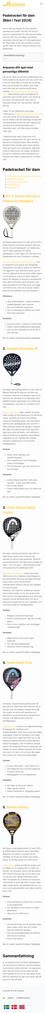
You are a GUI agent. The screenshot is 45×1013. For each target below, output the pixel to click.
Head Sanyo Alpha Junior (17, 182)
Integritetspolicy (23, 998)
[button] (4, 7)
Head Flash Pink (13, 184)
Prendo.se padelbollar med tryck (28, 114)
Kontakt (11, 998)
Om (4, 998)
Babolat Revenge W (15, 179)
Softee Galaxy (13, 187)
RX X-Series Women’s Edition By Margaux (24, 176)
